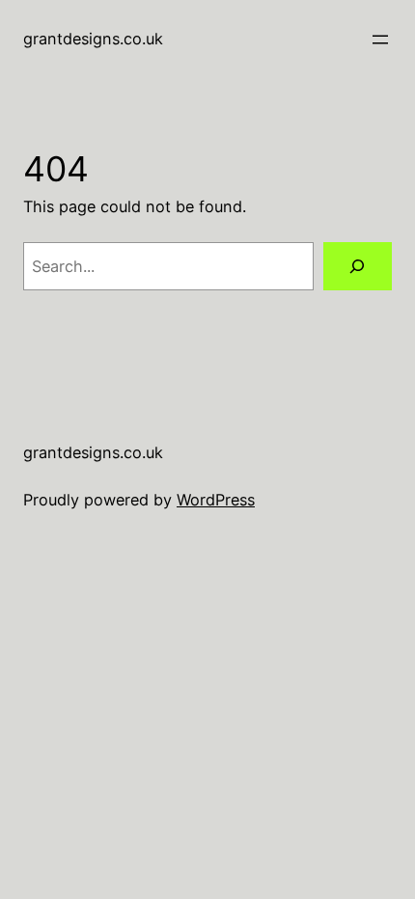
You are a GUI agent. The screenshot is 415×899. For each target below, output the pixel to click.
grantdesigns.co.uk (93, 38)
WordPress (216, 499)
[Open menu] (380, 39)
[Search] (357, 266)
